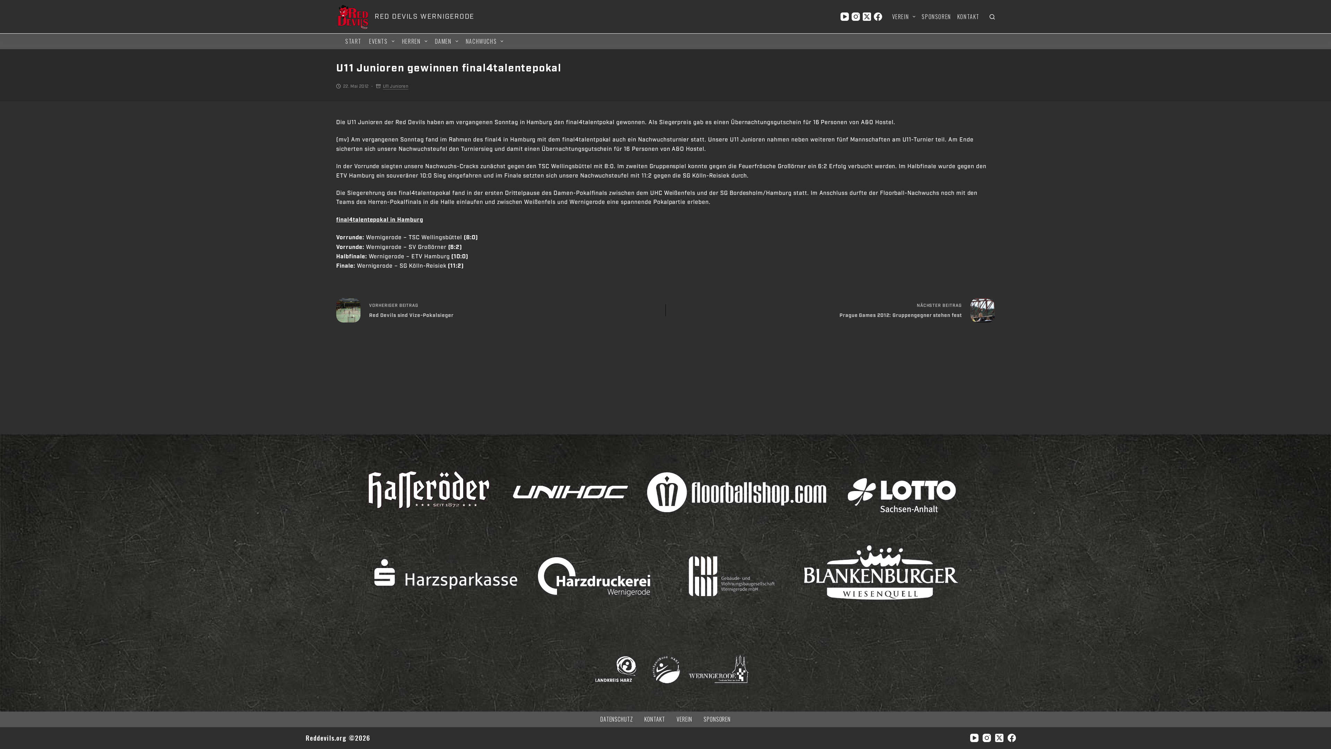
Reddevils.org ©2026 (338, 738)
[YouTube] (845, 16)
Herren (411, 41)
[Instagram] (856, 16)
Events (378, 41)
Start (353, 41)
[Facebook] (878, 16)
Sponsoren (936, 16)
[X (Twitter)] (867, 16)
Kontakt (968, 16)
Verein (900, 16)
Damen (443, 41)
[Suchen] (992, 16)
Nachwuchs (481, 41)
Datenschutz (616, 719)
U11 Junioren (395, 86)
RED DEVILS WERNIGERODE (424, 16)
